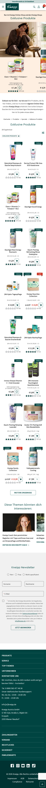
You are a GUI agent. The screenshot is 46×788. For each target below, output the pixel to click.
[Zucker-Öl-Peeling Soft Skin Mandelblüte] (33, 413)
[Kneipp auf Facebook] (12, 765)
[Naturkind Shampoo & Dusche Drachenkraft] (12, 325)
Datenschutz (33, 778)
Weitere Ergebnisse (23, 493)
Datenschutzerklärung (30, 613)
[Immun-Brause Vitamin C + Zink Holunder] (12, 369)
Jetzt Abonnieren (23, 627)
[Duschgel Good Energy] (33, 194)
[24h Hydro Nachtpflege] (33, 325)
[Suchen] (34, 6)
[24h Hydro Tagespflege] (12, 282)
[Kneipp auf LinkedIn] (28, 765)
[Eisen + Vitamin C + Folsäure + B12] (15, 62)
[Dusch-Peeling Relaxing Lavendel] (12, 413)
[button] (39, 6)
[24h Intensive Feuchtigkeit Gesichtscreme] (33, 369)
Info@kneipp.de (20, 621)
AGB (22, 778)
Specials (24, 119)
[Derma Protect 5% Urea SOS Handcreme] (33, 151)
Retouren (30, 781)
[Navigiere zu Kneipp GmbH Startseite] (12, 6)
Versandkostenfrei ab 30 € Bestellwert (23, 1)
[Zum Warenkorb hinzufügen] (17, 174)
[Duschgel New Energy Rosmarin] (12, 238)
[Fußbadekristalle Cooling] (33, 456)
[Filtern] (43, 132)
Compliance (17, 781)
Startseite (6, 119)
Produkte (16, 119)
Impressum (12, 778)
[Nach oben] (42, 784)
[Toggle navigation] (3, 6)
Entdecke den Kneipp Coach (15, 545)
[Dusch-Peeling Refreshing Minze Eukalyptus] (33, 238)
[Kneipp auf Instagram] (18, 765)
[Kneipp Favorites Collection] (33, 282)
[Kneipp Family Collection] (12, 456)
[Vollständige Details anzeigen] (20, 88)
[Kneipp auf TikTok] (33, 765)
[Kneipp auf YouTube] (23, 765)
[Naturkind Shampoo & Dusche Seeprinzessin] (12, 151)
